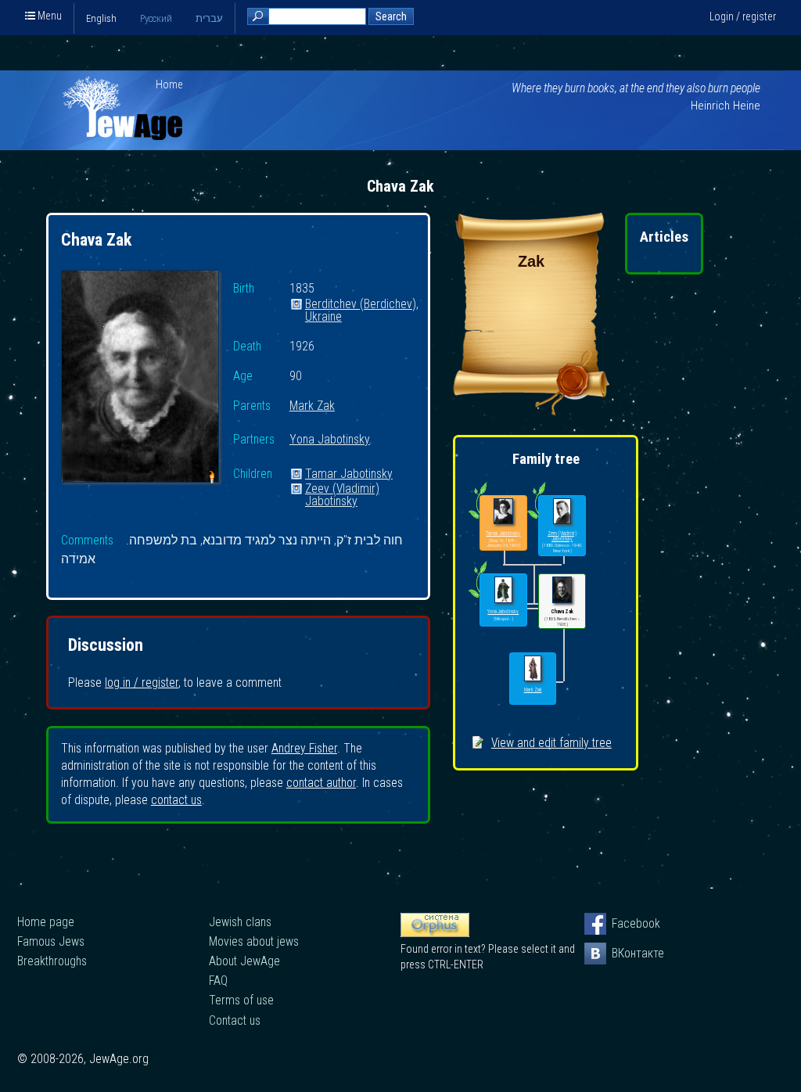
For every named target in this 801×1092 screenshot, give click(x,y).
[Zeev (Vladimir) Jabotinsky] (562, 512)
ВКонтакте (623, 953)
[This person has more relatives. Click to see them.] (477, 597)
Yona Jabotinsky (329, 440)
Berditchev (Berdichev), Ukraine (361, 304)
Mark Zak (312, 406)
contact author (321, 782)
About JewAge (244, 961)
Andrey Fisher (304, 748)
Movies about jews (254, 941)
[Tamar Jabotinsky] (503, 512)
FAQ (218, 980)
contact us (176, 799)
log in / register (141, 682)
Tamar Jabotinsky (349, 474)
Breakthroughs (52, 961)
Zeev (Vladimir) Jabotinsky (342, 489)
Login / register (742, 16)
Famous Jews (50, 941)
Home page (45, 921)
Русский (156, 18)
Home (169, 84)
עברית (209, 18)
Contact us (234, 1020)
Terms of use (241, 1000)
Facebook (623, 923)
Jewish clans (240, 921)
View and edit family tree (551, 742)
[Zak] (531, 411)
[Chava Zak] (140, 378)
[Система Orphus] (434, 933)
